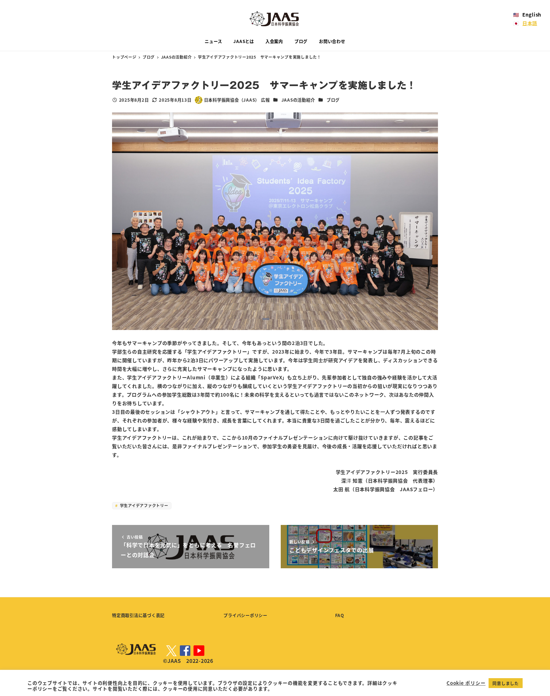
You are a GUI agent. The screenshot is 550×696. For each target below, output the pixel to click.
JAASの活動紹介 (298, 100)
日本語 (529, 23)
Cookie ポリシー (466, 683)
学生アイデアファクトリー (143, 505)
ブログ (333, 100)
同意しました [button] (505, 683)
